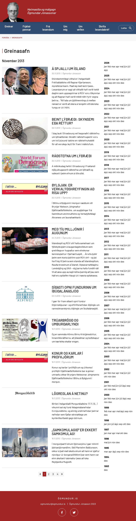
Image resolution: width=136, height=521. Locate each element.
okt (114, 82)
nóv (118, 82)
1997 (106, 429)
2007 (106, 305)
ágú (106, 70)
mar (113, 66)
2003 (106, 356)
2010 (106, 267)
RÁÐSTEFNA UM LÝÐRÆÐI (72, 156)
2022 (106, 113)
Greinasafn (17, 37)
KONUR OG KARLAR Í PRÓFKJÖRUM (67, 355)
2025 (106, 75)
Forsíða (5, 37)
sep (110, 82)
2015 (106, 203)
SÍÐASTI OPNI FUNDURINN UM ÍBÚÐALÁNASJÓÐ (74, 289)
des (122, 82)
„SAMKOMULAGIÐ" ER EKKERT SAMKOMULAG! (74, 432)
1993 (106, 466)
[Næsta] (62, 474)
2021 (106, 126)
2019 (106, 152)
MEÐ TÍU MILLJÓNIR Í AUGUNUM (68, 231)
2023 (106, 101)
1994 (106, 457)
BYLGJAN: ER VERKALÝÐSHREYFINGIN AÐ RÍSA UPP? (73, 189)
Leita (124, 27)
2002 (106, 369)
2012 (106, 241)
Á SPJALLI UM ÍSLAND (68, 69)
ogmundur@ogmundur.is (52, 503)
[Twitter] (74, 512)
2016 (106, 190)
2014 (106, 216)
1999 (106, 407)
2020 (106, 139)
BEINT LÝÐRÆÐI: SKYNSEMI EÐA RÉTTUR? (73, 121)
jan (106, 66)
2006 (106, 318)
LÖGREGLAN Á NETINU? (70, 393)
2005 (106, 330)
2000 (106, 394)
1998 (106, 420)
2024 (106, 88)
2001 (106, 382)
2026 (106, 62)
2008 (106, 292)
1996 (106, 438)
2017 (106, 177)
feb (109, 66)
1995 (106, 447)
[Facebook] (62, 512)
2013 (106, 228)
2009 (106, 279)
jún (126, 66)
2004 (106, 343)
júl (129, 66)
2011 (106, 254)
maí (122, 66)
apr (118, 66)
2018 (106, 164)
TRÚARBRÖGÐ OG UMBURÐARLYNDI (65, 322)
